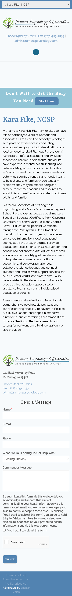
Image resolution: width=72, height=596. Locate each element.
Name (7, 409)
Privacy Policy (15, 575)
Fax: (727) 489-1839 (51, 36)
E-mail (8, 424)
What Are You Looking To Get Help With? (29, 453)
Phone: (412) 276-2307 (21, 36)
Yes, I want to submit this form (26, 530)
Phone (7, 438)
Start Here (46, 101)
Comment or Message (17, 467)
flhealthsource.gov (15, 579)
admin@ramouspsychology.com (36, 40)
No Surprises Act (16, 583)
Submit (10, 559)
